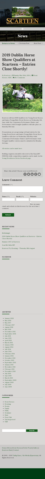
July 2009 (8, 385)
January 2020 (9, 318)
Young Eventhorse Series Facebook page (16, 158)
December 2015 (10, 332)
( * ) (7, 185)
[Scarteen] (22, 14)
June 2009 (8, 387)
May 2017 (8, 323)
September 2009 (10, 380)
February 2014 (10, 354)
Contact (16, 450)
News (9, 448)
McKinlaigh (6, 233)
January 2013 (9, 365)
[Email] (39, 174)
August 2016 (9, 327)
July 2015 (8, 336)
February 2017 (10, 325)
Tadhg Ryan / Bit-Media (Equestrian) (25, 455)
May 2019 (8, 321)
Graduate (8, 413)
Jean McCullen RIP (8, 245)
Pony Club (8, 417)
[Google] (35, 174)
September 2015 (10, 334)
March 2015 (9, 343)
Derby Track (27, 448)
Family (7, 408)
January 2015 (9, 345)
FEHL (7, 411)
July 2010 (8, 373)
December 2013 (10, 358)
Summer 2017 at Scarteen (11, 242)
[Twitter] (28, 174)
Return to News (8, 43)
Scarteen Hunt (7, 450)
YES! (9, 78)
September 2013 (10, 362)
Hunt (6, 415)
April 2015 (8, 340)
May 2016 (8, 329)
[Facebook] (25, 174)
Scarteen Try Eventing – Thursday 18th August (18, 248)
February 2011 (9, 369)
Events (7, 406)
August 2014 (9, 347)
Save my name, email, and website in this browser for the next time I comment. (21, 206)
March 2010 (9, 378)
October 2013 (9, 360)
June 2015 (8, 338)
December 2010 (10, 371)
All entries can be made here (12, 148)
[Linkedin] (32, 174)
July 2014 (8, 349)
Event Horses (9, 402)
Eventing (8, 404)
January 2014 (9, 356)
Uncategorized (10, 419)
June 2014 (8, 351)
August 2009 (9, 382)
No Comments (20, 78)
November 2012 (10, 367)
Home (4, 448)
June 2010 (8, 376)
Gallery (35, 448)
